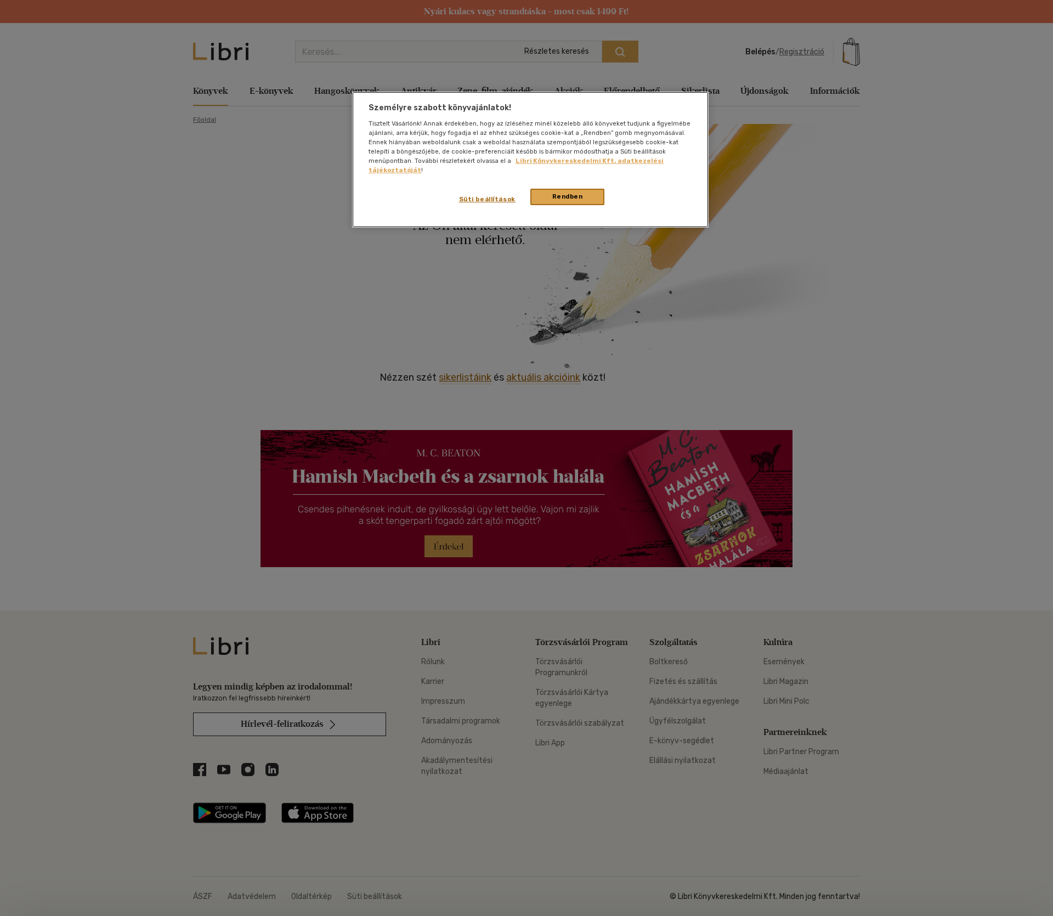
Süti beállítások (487, 199)
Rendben (567, 196)
